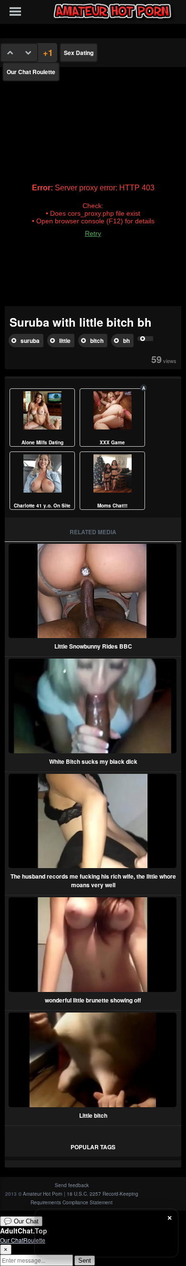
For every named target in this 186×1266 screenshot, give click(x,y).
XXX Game (112, 442)
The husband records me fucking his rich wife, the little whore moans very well (93, 880)
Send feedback (72, 1185)
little (65, 340)
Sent (84, 1260)
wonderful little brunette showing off (93, 1000)
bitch (96, 340)
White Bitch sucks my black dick (93, 761)
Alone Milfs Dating (42, 442)
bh (126, 340)
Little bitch (93, 1115)
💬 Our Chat (21, 1221)
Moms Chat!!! (112, 505)
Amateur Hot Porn (42, 1193)
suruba (30, 340)
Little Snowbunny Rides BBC (93, 646)
